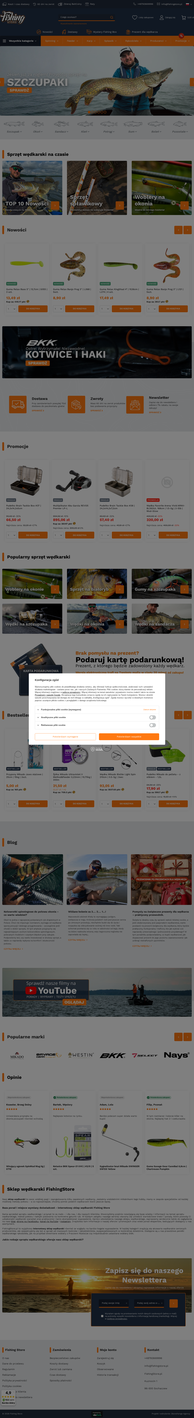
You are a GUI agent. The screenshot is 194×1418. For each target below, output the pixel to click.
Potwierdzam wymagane (65, 736)
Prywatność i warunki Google (47, 695)
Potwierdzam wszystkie (129, 736)
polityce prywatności (71, 692)
